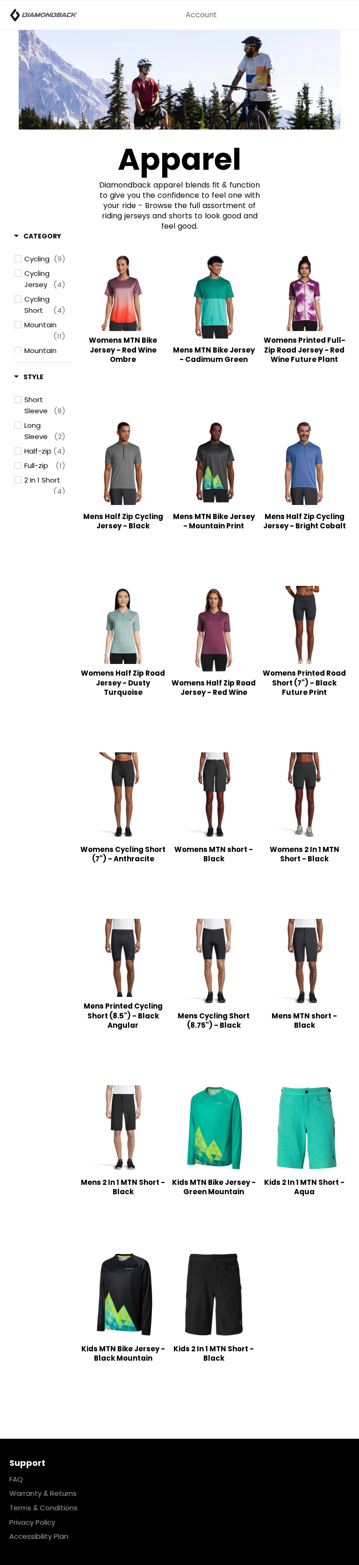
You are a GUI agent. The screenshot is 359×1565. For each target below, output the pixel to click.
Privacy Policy (32, 1522)
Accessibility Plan (38, 1536)
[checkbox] (44, 259)
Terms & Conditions (43, 1508)
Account (201, 14)
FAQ (16, 1479)
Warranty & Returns (43, 1493)
